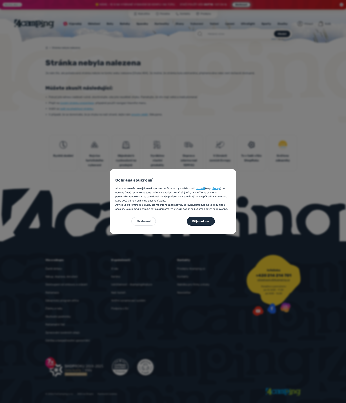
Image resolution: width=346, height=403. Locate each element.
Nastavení (143, 221)
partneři (200, 188)
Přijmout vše (200, 221)
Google (216, 188)
